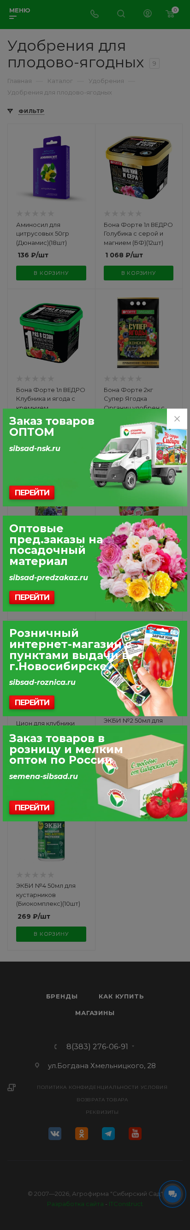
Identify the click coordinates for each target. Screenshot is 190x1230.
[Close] (177, 419)
